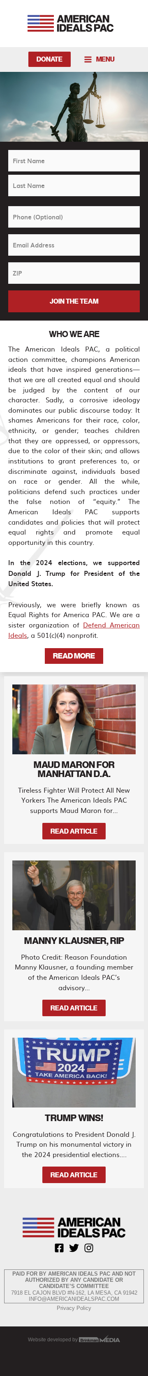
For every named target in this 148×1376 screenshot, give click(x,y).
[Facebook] (59, 1248)
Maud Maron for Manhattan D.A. (74, 769)
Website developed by (53, 1340)
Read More (74, 656)
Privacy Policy (74, 1308)
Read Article (74, 831)
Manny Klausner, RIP (74, 940)
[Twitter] (74, 1248)
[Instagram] (89, 1248)
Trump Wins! (74, 1118)
